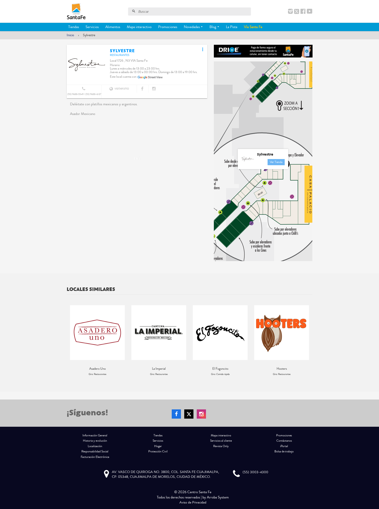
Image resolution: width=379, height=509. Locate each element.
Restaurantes (119, 55)
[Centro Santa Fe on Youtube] (309, 11)
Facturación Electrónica (95, 457)
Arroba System (218, 497)
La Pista (231, 27)
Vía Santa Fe (253, 27)
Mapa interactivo (139, 27)
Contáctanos (284, 441)
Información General (94, 435)
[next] (308, 341)
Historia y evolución (95, 441)
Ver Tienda (276, 162)
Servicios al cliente (221, 441)
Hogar (158, 446)
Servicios (92, 27)
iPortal (284, 446)
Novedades (192, 27)
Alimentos (112, 27)
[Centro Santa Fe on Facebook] (303, 11)
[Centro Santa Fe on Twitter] (296, 11)
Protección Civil (158, 451)
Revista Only (221, 446)
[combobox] (194, 11)
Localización (95, 446)
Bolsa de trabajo (284, 451)
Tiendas (73, 27)
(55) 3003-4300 (255, 472)
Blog (213, 27)
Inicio (70, 35)
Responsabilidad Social (94, 451)
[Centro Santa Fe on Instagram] (290, 11)
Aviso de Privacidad (192, 502)
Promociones (167, 27)
